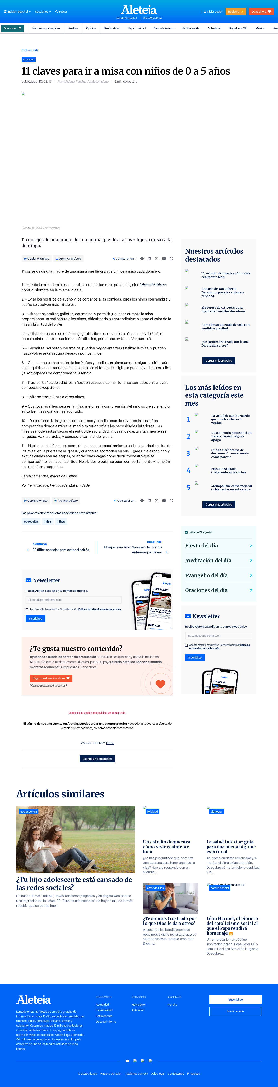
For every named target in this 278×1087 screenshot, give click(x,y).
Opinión (91, 28)
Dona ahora (259, 11)
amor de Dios (155, 888)
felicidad (152, 811)
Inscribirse (35, 618)
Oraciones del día (206, 590)
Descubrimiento (164, 28)
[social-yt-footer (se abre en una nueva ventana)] (127, 1061)
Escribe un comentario (97, 759)
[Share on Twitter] (156, 258)
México (260, 28)
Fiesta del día (201, 546)
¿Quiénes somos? (137, 1073)
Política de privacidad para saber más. (100, 609)
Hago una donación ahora (49, 678)
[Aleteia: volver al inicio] (139, 9)
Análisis (73, 28)
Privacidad (193, 1073)
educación (31, 521)
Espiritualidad (137, 28)
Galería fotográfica (152, 284)
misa (48, 521)
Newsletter (139, 1004)
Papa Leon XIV (238, 28)
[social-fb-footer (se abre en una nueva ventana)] (135, 1061)
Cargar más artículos (219, 360)
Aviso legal (157, 1073)
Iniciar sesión (215, 11)
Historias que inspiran (46, 28)
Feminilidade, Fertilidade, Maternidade (83, 81)
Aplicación (138, 1010)
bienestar (217, 811)
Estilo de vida (191, 28)
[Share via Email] (164, 258)
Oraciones (10, 28)
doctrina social (220, 888)
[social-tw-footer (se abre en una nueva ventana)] (143, 1061)
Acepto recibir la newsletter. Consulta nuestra (76, 609)
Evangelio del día (206, 575)
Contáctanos (176, 1073)
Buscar (63, 11)
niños (61, 521)
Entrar (110, 743)
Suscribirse (235, 999)
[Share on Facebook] (142, 258)
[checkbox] (27, 609)
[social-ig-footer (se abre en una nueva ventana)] (150, 1061)
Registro (233, 11)
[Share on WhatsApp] (171, 258)
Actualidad (214, 28)
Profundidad (112, 28)
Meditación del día (208, 560)
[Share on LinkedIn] (149, 258)
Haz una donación (111, 1073)
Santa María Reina (152, 18)
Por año (172, 1004)
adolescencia (28, 811)
